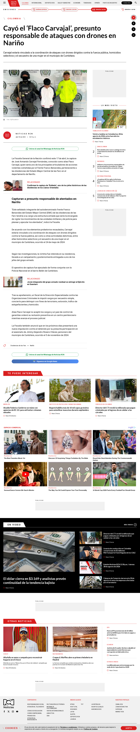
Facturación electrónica (55, 704)
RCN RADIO (73, 709)
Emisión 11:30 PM (130, 9)
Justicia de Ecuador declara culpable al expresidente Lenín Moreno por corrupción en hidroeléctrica (121, 650)
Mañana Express (41, 9)
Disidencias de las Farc (18, 345)
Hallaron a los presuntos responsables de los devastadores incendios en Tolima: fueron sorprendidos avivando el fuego (110, 166)
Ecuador (110, 645)
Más (128, 525)
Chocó (5, 654)
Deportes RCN (49, 3)
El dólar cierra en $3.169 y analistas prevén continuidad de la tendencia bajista (34, 581)
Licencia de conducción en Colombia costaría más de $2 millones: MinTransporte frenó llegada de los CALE (111, 195)
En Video (14, 524)
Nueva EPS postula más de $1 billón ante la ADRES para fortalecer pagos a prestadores (121, 633)
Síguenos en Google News (47, 361)
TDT (82, 704)
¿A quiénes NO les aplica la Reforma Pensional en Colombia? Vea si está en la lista (110, 181)
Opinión (97, 3)
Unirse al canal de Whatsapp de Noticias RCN (46, 149)
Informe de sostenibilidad (52, 707)
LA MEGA (73, 719)
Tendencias (87, 3)
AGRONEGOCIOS (96, 709)
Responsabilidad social (35, 704)
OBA (48, 715)
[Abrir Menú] (4, 3)
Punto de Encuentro (110, 3)
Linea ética (50, 713)
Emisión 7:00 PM (101, 9)
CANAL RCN (126, 3)
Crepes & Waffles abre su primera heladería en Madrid (73, 658)
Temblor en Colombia (100, 131)
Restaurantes (58, 654)
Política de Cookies (91, 729)
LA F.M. (72, 711)
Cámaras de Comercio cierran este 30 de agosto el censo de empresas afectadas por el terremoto (118, 580)
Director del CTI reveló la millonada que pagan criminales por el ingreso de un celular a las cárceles (115, 410)
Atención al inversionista (32, 718)
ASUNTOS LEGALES (97, 707)
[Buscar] (136, 3)
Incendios (100, 161)
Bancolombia (102, 146)
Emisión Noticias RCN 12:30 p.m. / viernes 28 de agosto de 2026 (119, 565)
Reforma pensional (104, 176)
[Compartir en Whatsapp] (134, 35)
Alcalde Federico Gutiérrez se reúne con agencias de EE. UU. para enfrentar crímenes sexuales (22, 410)
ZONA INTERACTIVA (122, 707)
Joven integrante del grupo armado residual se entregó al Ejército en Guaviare (56, 283)
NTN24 (72, 704)
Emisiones (9, 9)
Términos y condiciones (68, 727)
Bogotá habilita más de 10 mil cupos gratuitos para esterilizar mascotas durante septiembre (69, 409)
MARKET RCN (120, 711)
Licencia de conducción (105, 191)
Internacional (37, 3)
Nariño (32, 345)
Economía (76, 3)
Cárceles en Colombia (103, 404)
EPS (108, 627)
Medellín (6, 404)
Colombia (25, 3)
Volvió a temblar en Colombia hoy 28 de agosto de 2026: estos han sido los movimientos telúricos (108, 136)
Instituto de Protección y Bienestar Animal (65, 404)
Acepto (129, 728)
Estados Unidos (112, 662)
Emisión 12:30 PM (71, 9)
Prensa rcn (31, 715)
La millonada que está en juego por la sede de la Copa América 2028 (120, 666)
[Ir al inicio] (13, 3)
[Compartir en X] (134, 29)
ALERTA (72, 714)
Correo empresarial (34, 713)
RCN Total (73, 707)
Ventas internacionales (55, 711)
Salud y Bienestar (64, 3)
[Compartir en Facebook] (134, 23)
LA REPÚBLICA (95, 704)
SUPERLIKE (119, 709)
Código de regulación (34, 711)
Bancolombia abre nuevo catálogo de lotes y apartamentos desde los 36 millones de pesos (111, 151)
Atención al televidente (35, 707)
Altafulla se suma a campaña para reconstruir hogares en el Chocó (22, 658)
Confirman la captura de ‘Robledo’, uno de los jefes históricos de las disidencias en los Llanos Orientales (57, 186)
